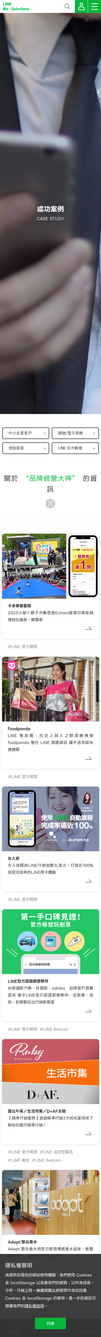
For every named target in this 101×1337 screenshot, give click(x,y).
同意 (50, 1323)
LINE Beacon (55, 1029)
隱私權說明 (34, 1306)
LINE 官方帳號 (24, 647)
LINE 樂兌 (20, 1160)
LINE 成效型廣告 (58, 1152)
